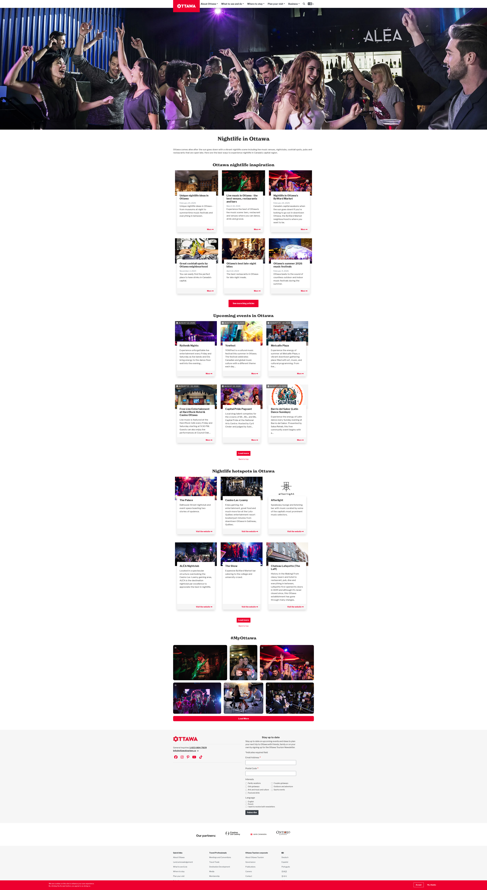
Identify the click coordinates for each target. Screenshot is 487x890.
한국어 (284, 876)
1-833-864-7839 (198, 747)
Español (285, 862)
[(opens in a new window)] (196, 488)
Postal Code (251, 768)
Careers (248, 871)
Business (293, 4)
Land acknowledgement (183, 862)
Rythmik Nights (189, 345)
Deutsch (285, 857)
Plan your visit (275, 4)
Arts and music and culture (258, 790)
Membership (214, 876)
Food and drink (254, 793)
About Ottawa (208, 4)
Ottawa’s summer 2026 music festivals (287, 265)
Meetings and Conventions (220, 857)
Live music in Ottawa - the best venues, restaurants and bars (242, 198)
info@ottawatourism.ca (184, 750)
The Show (231, 566)
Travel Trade (214, 862)
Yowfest (230, 345)
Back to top (244, 459)
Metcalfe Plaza (280, 345)
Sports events (279, 790)
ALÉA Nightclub (189, 566)
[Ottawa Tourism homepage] (186, 6)
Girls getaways (253, 787)
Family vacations (254, 783)
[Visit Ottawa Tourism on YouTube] (194, 757)
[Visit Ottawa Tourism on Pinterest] (188, 757)
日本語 (284, 871)
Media (211, 871)
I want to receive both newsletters (261, 807)
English (251, 802)
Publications (250, 867)
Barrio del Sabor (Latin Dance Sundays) (284, 410)
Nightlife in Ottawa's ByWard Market (285, 197)
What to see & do (180, 867)
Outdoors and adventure (283, 787)
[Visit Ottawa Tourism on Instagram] (182, 757)
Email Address (252, 757)
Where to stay (255, 4)
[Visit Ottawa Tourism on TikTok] (200, 757)
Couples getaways (281, 783)
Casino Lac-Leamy (236, 500)
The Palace (186, 500)
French (250, 804)
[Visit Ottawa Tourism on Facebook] (176, 757)
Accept (419, 885)
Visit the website (203, 531)
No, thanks (431, 885)
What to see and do (231, 4)
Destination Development (219, 867)
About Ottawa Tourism (254, 857)
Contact (248, 876)
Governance (250, 862)
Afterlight (277, 500)
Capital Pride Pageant (238, 409)
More (209, 229)
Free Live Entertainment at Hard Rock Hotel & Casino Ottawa (195, 412)
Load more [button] (243, 453)
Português (286, 867)
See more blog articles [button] (243, 303)
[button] (304, 4)
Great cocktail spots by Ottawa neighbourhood (194, 265)
